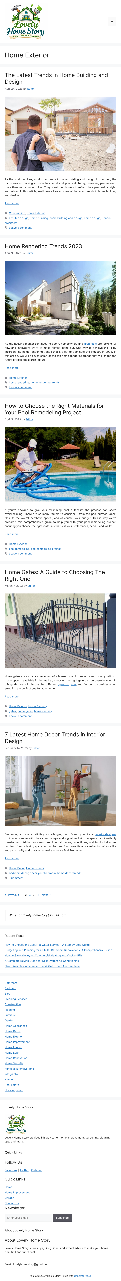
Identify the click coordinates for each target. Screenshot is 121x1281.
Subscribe (62, 1217)
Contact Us (12, 1203)
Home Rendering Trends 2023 (43, 246)
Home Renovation (16, 1058)
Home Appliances (16, 1025)
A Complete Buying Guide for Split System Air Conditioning (42, 960)
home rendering (19, 382)
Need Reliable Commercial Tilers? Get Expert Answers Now (42, 966)
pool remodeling (19, 548)
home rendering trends (45, 382)
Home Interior (13, 1047)
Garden (9, 1020)
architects (90, 343)
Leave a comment (20, 227)
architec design (18, 218)
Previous (12, 894)
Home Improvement (17, 1042)
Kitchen (9, 1079)
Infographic (12, 1074)
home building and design (65, 218)
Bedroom (10, 988)
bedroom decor (18, 873)
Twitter (24, 1170)
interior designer (105, 834)
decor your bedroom (43, 873)
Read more (12, 203)
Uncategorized (14, 1090)
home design (92, 218)
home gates (25, 711)
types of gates (67, 684)
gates (12, 711)
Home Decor (17, 868)
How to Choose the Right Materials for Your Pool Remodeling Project (54, 409)
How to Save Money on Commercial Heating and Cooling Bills (43, 955)
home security (43, 711)
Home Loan (12, 1052)
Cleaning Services (16, 999)
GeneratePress (82, 1275)
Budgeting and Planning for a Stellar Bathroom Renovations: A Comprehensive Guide (58, 950)
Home (8, 1187)
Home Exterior (36, 213)
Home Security (37, 706)
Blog (7, 993)
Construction (17, 213)
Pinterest (36, 1170)
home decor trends (69, 873)
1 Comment (16, 878)
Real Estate (12, 1084)
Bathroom (11, 982)
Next (46, 894)
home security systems (19, 1068)
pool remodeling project (46, 548)
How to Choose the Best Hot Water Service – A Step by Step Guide (47, 944)
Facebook (11, 1170)
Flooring (10, 1009)
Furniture (10, 1015)
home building (39, 218)
